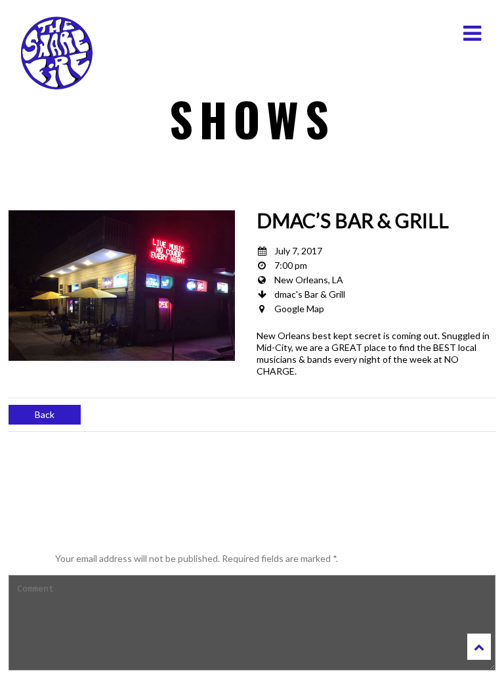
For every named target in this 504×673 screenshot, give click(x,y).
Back (44, 414)
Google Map (299, 308)
